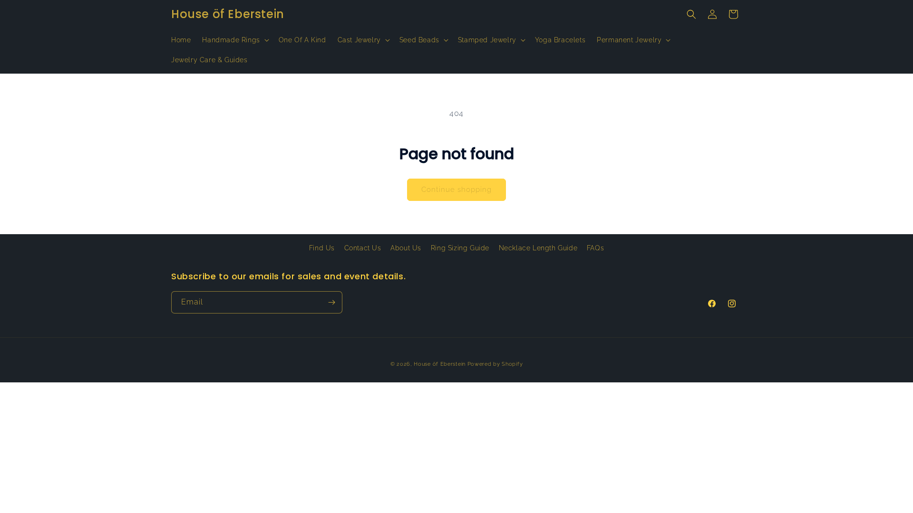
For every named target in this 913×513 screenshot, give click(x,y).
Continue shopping (456, 189)
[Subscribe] (331, 302)
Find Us (322, 248)
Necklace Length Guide (538, 248)
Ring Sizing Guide (460, 248)
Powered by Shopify (495, 364)
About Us (405, 248)
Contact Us (362, 248)
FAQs (595, 248)
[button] (234, 40)
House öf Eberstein (440, 364)
